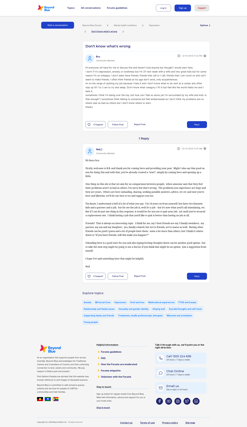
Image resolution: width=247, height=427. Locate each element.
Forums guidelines (117, 7)
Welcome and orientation (179, 315)
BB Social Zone (102, 302)
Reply (197, 124)
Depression (154, 25)
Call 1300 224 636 (178, 356)
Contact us (126, 422)
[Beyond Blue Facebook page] (159, 407)
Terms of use (147, 422)
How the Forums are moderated (119, 364)
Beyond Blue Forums (50, 8)
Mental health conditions (125, 25)
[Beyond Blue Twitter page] (187, 407)
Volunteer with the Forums (116, 376)
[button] (89, 124)
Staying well (159, 309)
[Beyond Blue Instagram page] (177, 407)
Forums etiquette (111, 370)
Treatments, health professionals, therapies (140, 315)
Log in (163, 8)
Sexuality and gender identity (134, 309)
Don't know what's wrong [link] (104, 31)
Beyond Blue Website (50, 349)
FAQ (103, 358)
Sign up (183, 8)
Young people (91, 322)
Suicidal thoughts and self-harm (185, 309)
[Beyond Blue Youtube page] (168, 407)
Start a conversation (57, 25)
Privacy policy (170, 422)
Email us (172, 386)
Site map (190, 422)
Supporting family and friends (99, 315)
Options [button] (204, 25)
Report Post (140, 124)
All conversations (91, 7)
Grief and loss (137, 302)
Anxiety (87, 302)
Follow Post (118, 124)
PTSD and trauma (187, 302)
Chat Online (175, 371)
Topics (71, 7)
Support (202, 8)
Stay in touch (103, 407)
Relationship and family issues (99, 309)
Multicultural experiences (161, 302)
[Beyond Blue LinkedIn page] (196, 407)
